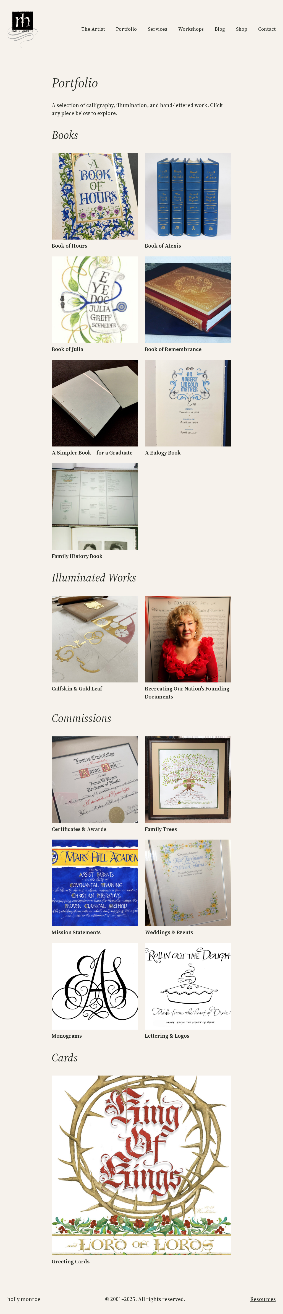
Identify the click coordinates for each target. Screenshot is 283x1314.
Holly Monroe (23, 1299)
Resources (263, 1299)
